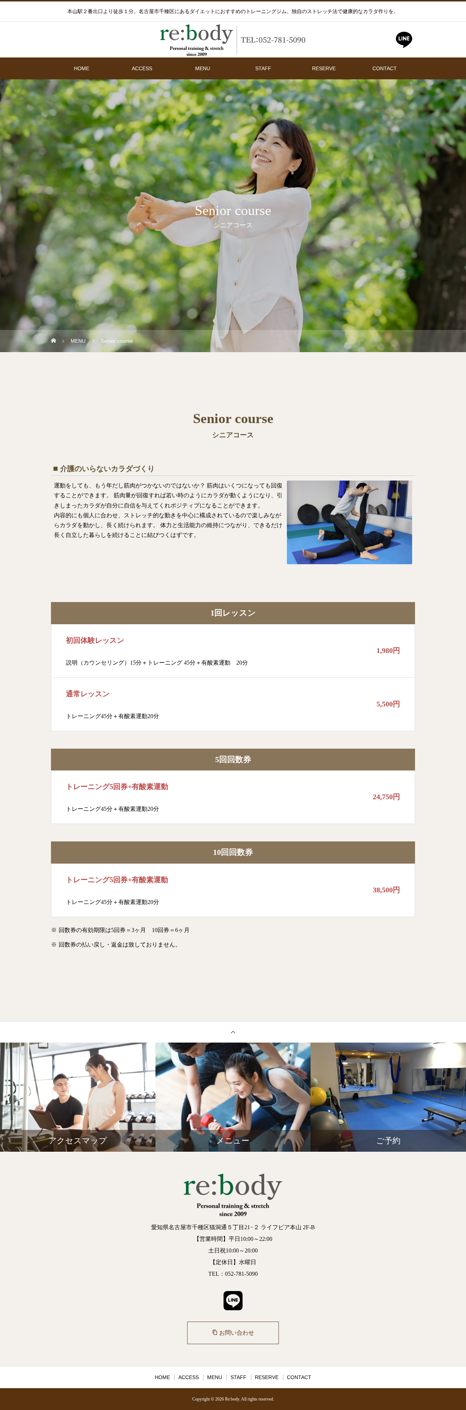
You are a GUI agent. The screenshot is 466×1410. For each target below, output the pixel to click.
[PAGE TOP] (233, 1032)
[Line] (404, 42)
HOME (81, 68)
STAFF (263, 68)
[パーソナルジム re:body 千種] (233, 40)
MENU (202, 68)
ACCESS (142, 68)
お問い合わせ (233, 1333)
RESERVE (324, 68)
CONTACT (384, 68)
